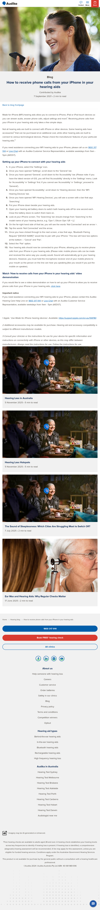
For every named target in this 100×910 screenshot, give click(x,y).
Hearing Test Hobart (47, 804)
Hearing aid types (47, 731)
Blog (47, 701)
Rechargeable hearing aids (47, 752)
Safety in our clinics (47, 695)
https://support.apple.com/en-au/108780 (77, 318)
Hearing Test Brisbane (47, 782)
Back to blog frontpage (13, 104)
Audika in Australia (47, 766)
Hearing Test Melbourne (47, 777)
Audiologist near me (47, 815)
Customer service (47, 684)
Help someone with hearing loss (47, 673)
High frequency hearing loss (47, 758)
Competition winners (47, 717)
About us (47, 668)
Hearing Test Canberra (47, 799)
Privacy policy (47, 706)
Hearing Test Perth (47, 793)
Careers (47, 679)
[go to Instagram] (54, 659)
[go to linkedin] (46, 659)
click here (55, 286)
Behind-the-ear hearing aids (47, 736)
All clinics (50, 646)
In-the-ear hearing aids (47, 742)
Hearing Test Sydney (47, 772)
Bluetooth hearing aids (47, 747)
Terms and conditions (47, 711)
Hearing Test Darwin (47, 810)
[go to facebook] (38, 659)
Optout (47, 722)
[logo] (9, 3)
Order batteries (47, 690)
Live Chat (13, 151)
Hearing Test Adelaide (47, 788)
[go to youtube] (61, 659)
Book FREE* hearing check (50, 637)
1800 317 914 (35, 300)
